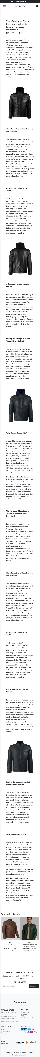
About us (4, 1029)
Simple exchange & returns (29, 1017)
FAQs (23, 1016)
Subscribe (33, 986)
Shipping (24, 1014)
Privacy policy (5, 1031)
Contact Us (25, 1012)
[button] (36, 939)
